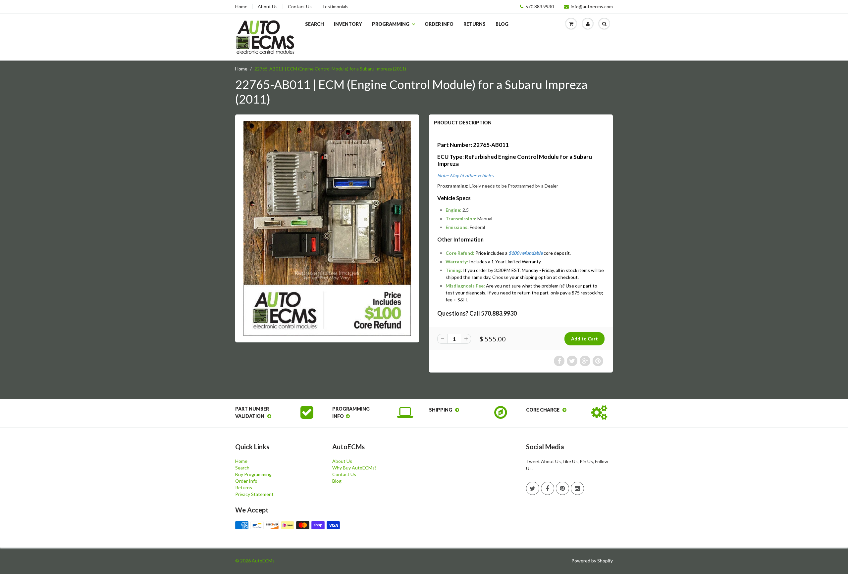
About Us (268, 6)
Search (314, 24)
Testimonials (335, 6)
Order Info (439, 24)
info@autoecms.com (592, 6)
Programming (390, 24)
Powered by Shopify (592, 560)
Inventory (348, 24)
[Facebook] (547, 488)
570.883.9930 (539, 6)
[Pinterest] (562, 488)
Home (241, 6)
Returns (474, 24)
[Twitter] (532, 488)
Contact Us (300, 6)
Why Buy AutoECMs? (354, 467)
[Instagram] (577, 488)
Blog (502, 24)
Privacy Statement (254, 494)
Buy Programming (253, 474)
